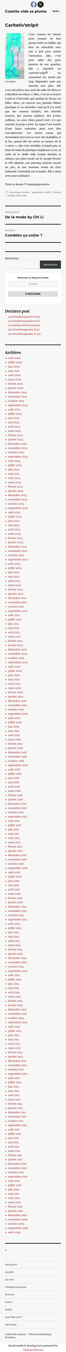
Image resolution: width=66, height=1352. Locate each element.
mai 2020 (13, 679)
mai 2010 (13, 1193)
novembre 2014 (17, 962)
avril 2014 (14, 992)
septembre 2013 (17, 1022)
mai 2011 (13, 1142)
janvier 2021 (15, 645)
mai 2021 (13, 628)
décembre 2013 (17, 1009)
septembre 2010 (17, 1176)
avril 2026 (14, 375)
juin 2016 (13, 880)
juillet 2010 (14, 1185)
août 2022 (14, 563)
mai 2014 (13, 988)
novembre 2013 (17, 1013)
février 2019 (15, 743)
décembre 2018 (17, 752)
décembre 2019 (17, 700)
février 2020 (15, 692)
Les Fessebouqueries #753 (24, 316)
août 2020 (14, 666)
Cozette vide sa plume (26, 11)
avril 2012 (14, 1095)
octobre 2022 (16, 555)
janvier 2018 (15, 799)
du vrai (9, 1279)
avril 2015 (14, 940)
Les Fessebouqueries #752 (24, 321)
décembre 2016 (17, 855)
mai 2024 (13, 473)
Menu (55, 11)
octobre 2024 (16, 452)
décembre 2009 (17, 1215)
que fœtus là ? (14, 1317)
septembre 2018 (17, 765)
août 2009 (14, 1232)
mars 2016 (14, 893)
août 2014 (14, 975)
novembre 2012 (17, 1065)
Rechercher (12, 258)
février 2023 (15, 538)
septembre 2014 (17, 970)
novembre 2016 (17, 859)
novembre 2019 (17, 705)
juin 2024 (14, 469)
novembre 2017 (17, 808)
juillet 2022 (15, 568)
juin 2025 (14, 418)
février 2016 (15, 898)
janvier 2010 (15, 1210)
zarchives (10, 1324)
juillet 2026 (15, 362)
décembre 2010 (17, 1163)
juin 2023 (13, 520)
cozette (11, 195)
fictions (57, 192)
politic (9, 1309)
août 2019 (14, 718)
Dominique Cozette (19, 192)
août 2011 (13, 1129)
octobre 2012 (16, 1069)
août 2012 (14, 1078)
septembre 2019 (18, 713)
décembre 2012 (17, 1060)
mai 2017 (13, 833)
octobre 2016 (16, 863)
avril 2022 (14, 580)
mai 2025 (13, 422)
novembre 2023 (17, 499)
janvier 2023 (15, 542)
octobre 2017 (16, 812)
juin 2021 (13, 623)
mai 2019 (13, 730)
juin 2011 (13, 1138)
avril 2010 (14, 1198)
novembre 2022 (17, 550)
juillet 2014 (14, 979)
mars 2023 (14, 533)
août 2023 (14, 512)
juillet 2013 (14, 1030)
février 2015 (15, 949)
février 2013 (15, 1052)
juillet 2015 (14, 928)
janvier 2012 (15, 1108)
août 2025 (14, 409)
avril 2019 (14, 735)
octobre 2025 (16, 400)
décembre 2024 (17, 443)
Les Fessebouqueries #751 (24, 329)
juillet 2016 (15, 876)
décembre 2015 (17, 906)
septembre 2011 (17, 1125)
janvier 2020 (15, 696)
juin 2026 (14, 366)
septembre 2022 (18, 559)
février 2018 (15, 795)
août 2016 (14, 872)
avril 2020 (14, 683)
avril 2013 (14, 1043)
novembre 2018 (17, 756)
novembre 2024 (17, 448)
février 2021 (15, 640)
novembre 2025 (17, 396)
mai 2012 (13, 1090)
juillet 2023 (15, 516)
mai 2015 (13, 936)
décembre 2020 (17, 649)
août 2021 (14, 615)
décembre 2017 (17, 803)
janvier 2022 (15, 593)
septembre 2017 (17, 816)
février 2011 (15, 1155)
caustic (9, 1272)
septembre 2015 (17, 919)
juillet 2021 (14, 619)
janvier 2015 (15, 953)
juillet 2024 (15, 465)
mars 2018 (14, 790)
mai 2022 (13, 576)
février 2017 (15, 846)
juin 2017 (13, 829)
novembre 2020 (17, 653)
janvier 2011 (15, 1159)
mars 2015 (14, 945)
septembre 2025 (18, 405)
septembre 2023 (18, 508)
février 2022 (15, 589)
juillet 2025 (15, 413)
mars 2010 (14, 1202)
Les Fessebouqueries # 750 (24, 333)
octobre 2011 (15, 1120)
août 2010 (14, 1180)
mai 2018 (13, 782)
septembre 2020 (18, 662)
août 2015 (14, 923)
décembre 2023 (17, 495)
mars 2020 (14, 688)
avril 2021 (14, 632)
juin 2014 (13, 983)
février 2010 (15, 1206)
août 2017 (14, 820)
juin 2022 (14, 572)
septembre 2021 (17, 610)
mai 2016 (13, 885)
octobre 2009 (16, 1223)
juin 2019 (13, 726)
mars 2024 (14, 482)
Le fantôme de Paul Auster (24, 325)
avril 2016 (14, 889)
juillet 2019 (15, 722)
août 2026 (14, 358)
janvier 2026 (15, 388)
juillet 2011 (14, 1133)
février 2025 (15, 435)
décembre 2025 (17, 392)
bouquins (11, 1264)
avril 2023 (14, 529)
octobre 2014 (16, 966)
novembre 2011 (17, 1116)
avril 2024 (14, 478)
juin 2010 (13, 1189)
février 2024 (15, 486)
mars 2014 (14, 996)
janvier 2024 (15, 490)
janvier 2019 (15, 748)
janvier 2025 (15, 439)
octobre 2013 (16, 1018)
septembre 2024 (18, 456)
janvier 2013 (15, 1056)
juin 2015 (13, 932)
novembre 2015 (17, 910)
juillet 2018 (14, 773)
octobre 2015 (16, 915)
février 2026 (15, 383)
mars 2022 (14, 585)
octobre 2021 (16, 606)
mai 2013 (13, 1039)
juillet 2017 (14, 825)
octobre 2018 (16, 760)
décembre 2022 (17, 546)
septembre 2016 (18, 868)
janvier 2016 (15, 902)
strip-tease (21, 195)
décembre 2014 (17, 958)
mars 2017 (14, 842)
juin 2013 (13, 1035)
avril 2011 (13, 1146)
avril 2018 (14, 786)
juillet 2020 (15, 670)
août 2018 (14, 769)
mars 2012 (14, 1099)
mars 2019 (14, 739)
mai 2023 (13, 525)
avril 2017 (14, 838)
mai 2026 (14, 370)
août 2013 (14, 1026)
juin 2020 (14, 675)
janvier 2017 (15, 850)
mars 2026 (14, 379)
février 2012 (15, 1103)
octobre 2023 (16, 503)
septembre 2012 (17, 1073)
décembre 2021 (17, 598)
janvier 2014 (15, 1005)
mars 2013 (14, 1048)
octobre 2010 (16, 1172)
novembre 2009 (17, 1219)
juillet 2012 (14, 1082)
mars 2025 (14, 430)
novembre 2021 (17, 602)
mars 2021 (14, 636)
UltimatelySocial (33, 1349)
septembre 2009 (18, 1228)
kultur (9, 1302)
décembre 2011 (17, 1112)
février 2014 (15, 1000)
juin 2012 (13, 1086)
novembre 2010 (17, 1168)
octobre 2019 (16, 709)
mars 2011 (14, 1150)
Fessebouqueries (15, 1287)
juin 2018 (13, 778)
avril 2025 (14, 426)
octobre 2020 (16, 658)
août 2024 (14, 460)
